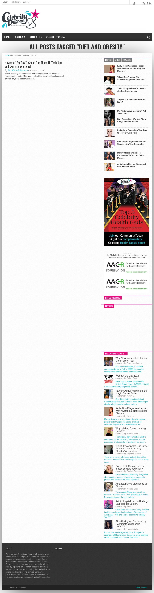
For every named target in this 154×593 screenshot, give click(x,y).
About (5, 2)
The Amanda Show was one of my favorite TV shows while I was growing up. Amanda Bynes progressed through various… (126, 494)
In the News (16, 2)
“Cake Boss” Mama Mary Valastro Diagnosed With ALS (131, 78)
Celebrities (36, 37)
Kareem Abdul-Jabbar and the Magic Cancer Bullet (131, 392)
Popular (108, 60)
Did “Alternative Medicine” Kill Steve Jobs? (131, 112)
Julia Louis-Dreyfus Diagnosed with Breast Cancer (131, 165)
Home (7, 37)
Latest (117, 60)
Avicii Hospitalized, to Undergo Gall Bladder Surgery (132, 502)
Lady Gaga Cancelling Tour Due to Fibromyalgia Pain (132, 131)
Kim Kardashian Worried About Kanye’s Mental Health (131, 120)
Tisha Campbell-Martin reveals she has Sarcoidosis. (131, 89)
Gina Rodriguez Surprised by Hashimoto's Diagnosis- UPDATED (131, 524)
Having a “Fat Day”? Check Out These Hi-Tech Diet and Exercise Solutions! (33, 64)
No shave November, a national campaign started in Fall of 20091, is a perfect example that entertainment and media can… (124, 369)
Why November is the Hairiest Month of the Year (131, 359)
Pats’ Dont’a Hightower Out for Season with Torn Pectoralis (131, 142)
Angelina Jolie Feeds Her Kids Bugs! (131, 101)
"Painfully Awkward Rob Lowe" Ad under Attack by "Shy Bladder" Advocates (132, 448)
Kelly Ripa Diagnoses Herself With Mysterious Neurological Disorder (131, 68)
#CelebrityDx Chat (56, 37)
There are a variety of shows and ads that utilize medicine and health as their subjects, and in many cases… (126, 459)
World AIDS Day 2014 (127, 375)
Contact (27, 2)
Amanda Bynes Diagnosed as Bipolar (131, 485)
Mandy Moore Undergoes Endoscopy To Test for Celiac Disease (131, 155)
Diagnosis (19, 37)
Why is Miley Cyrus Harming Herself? (131, 429)
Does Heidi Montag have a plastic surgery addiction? (130, 467)
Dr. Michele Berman (18, 70)
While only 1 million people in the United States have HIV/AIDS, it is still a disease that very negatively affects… (126, 384)
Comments (127, 60)
